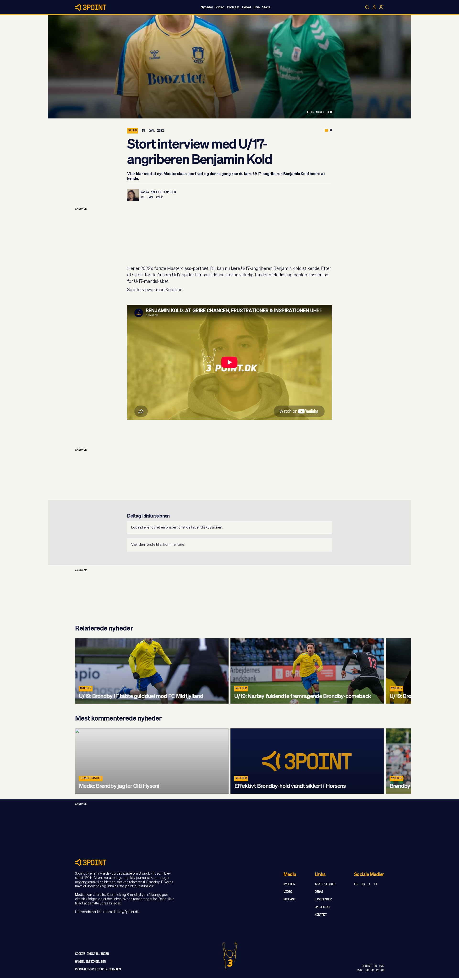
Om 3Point (322, 907)
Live (257, 7)
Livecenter (323, 899)
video (132, 130)
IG (363, 884)
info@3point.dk (127, 912)
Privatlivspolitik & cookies (98, 969)
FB (355, 884)
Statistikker (325, 884)
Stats (266, 7)
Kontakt (321, 914)
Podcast (233, 7)
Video (219, 7)
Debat (246, 7)
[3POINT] (229, 862)
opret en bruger (163, 527)
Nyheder (207, 7)
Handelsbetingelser (90, 961)
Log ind (137, 527)
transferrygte (90, 778)
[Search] (367, 7)
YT (375, 884)
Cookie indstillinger (92, 954)
